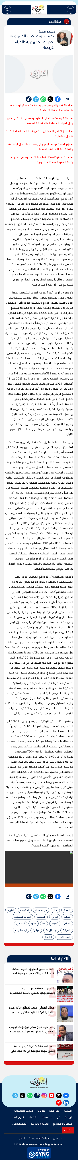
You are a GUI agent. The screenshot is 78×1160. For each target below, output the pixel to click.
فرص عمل (41, 910)
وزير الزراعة (51, 930)
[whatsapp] (29, 99)
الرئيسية (68, 1110)
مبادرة (36, 930)
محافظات (46, 1117)
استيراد (11, 910)
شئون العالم (17, 1117)
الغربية (48, 937)
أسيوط (55, 923)
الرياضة (68, 1117)
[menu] (70, 10)
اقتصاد (32, 1117)
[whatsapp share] (43, 99)
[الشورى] (39, 9)
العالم (67, 923)
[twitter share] (50, 99)
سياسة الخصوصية (39, 1138)
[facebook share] (58, 99)
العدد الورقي (19, 1123)
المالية (67, 916)
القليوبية (41, 916)
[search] (7, 10)
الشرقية (67, 930)
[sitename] (39, 1083)
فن (58, 1117)
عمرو (33, 923)
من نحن (57, 1138)
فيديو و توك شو (40, 1123)
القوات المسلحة (22, 916)
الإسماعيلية (21, 930)
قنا (44, 923)
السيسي (20, 923)
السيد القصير (64, 937)
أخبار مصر (54, 1110)
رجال (55, 910)
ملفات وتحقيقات (23, 1110)
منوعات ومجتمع (62, 1123)
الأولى (55, 916)
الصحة (67, 910)
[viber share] (36, 99)
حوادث (41, 1110)
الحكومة (24, 910)
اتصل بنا (20, 1138)
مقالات (68, 1130)
